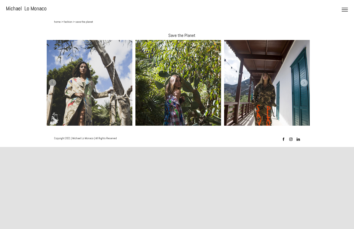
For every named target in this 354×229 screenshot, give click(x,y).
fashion (68, 22)
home (57, 22)
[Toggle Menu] (344, 9)
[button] (52, 83)
